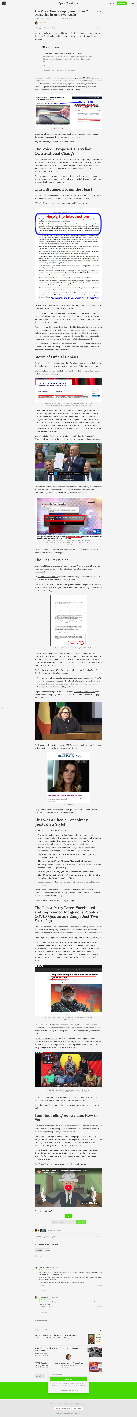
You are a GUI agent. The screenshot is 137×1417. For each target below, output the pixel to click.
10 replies (44, 1312)
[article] (68, 1339)
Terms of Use (77, 1383)
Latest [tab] (42, 1330)
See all (38, 1376)
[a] (68, 462)
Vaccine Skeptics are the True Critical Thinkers (56, 1335)
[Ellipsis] (101, 1267)
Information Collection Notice (68, 1385)
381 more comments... (41, 1320)
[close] (86, 1354)
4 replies (43, 1291)
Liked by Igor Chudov (46, 1269)
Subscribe (121, 3)
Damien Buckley (44, 1297)
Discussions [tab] (48, 1330)
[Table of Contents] (2, 708)
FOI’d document (72, 587)
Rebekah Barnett (44, 1267)
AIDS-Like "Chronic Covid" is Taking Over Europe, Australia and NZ (57, 1349)
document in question (48, 576)
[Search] (110, 3)
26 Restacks (57, 1230)
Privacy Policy (82, 1385)
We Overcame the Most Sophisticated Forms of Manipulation (54, 1338)
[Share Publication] (114, 3)
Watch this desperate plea (46, 1038)
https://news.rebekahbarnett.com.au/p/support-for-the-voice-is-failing (61, 1282)
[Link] (31, 151)
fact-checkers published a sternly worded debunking (67, 371)
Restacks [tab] (47, 1250)
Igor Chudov (42, 22)
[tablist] (43, 1250)
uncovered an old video (84, 691)
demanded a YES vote (67, 878)
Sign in (131, 3)
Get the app (77, 1408)
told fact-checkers (87, 670)
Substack (59, 1413)
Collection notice (80, 1404)
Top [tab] (37, 1330)
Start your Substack (63, 1408)
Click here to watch (43, 1097)
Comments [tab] (39, 1250)
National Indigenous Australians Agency (77, 678)
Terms (72, 1404)
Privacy (67, 1404)
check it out (88, 1100)
